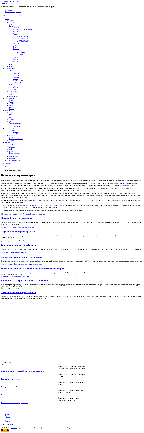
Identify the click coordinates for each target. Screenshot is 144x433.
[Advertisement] (72, 328)
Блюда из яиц (13, 93)
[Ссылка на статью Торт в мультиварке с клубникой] (12, 241)
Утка (14, 89)
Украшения (16, 126)
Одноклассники (10, 416)
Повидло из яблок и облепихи (11, 387)
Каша (10, 107)
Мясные (15, 45)
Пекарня (7, 110)
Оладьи (11, 119)
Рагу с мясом (20, 52)
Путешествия (13, 151)
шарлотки (16, 205)
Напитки (12, 66)
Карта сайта (9, 424)
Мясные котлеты (22, 38)
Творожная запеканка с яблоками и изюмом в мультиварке (32, 268)
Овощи (11, 100)
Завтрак (11, 20)
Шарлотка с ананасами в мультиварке (21, 257)
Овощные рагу (21, 54)
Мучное (11, 105)
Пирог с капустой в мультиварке (18, 292)
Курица (15, 86)
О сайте (7, 421)
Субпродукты (13, 91)
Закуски (11, 63)
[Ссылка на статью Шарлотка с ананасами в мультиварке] (14, 252)
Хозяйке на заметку (15, 153)
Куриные (16, 43)
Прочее (7, 142)
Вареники (16, 27)
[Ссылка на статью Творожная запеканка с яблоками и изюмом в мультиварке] (21, 264)
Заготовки (12, 130)
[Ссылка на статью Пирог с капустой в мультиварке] (12, 288)
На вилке (4, 3)
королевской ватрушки (30, 205)
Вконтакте (8, 414)
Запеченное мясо (18, 80)
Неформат (12, 158)
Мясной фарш (17, 82)
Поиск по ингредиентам (13, 12)
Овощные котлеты (22, 40)
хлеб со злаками (59, 205)
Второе (11, 26)
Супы (10, 24)
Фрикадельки (17, 61)
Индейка (15, 87)
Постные (16, 49)
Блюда (7, 19)
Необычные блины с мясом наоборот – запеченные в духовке (22, 371)
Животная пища (10, 68)
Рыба (10, 95)
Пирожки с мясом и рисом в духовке (13, 395)
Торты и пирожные (15, 123)
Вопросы (12, 148)
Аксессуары (13, 146)
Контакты (8, 423)
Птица (11, 84)
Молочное (12, 135)
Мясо (10, 70)
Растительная (9, 98)
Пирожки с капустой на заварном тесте (14, 403)
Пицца (11, 118)
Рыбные (15, 57)
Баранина (16, 77)
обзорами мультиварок (127, 185)
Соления (15, 133)
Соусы (11, 137)
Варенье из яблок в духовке (10, 379)
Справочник (13, 155)
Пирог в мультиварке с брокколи (18, 231)
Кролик (15, 79)
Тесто (10, 116)
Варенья (15, 132)
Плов (14, 47)
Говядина (16, 72)
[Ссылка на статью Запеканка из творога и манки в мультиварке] (16, 276)
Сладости (12, 140)
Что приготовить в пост (13, 160)
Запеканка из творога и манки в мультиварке (25, 280)
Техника (11, 144)
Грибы (11, 102)
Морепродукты (14, 96)
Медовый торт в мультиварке (16, 218)
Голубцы (15, 31)
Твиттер (7, 417)
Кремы (15, 125)
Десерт (11, 65)
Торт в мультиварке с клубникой (18, 245)
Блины (11, 121)
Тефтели (15, 59)
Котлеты (15, 35)
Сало (18, 75)
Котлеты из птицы (22, 36)
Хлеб (10, 112)
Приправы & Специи (16, 139)
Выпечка (12, 114)
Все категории (9, 10)
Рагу (14, 50)
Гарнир (11, 103)
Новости (11, 149)
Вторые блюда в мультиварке (22, 29)
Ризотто (15, 56)
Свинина (16, 73)
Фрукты (11, 109)
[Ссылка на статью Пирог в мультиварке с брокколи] (18, 227)
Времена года (13, 156)
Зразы (14, 33)
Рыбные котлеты (22, 42)
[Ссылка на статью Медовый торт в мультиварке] (24, 214)
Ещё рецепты (9, 128)
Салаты (11, 22)
